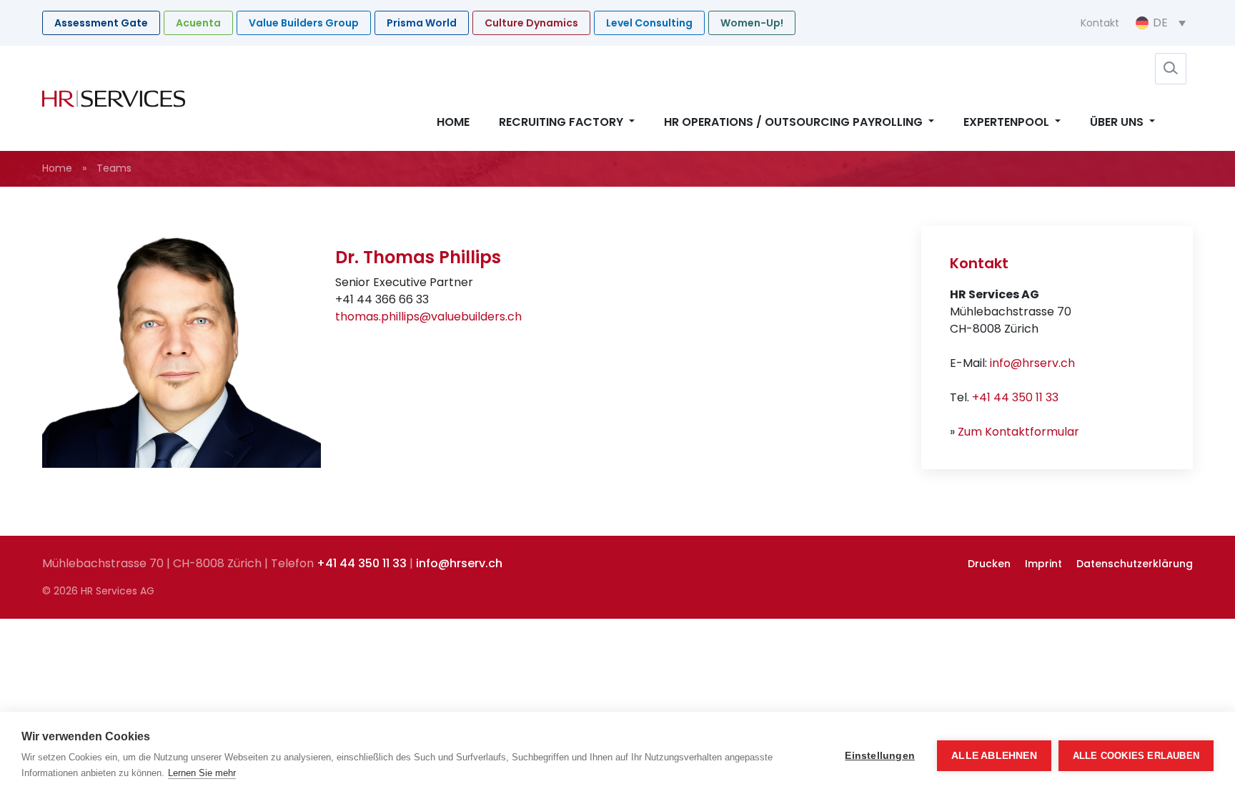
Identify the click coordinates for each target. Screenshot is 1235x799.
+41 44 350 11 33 (1015, 397)
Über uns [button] (1118, 122)
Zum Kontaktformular (1018, 431)
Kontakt (1100, 23)
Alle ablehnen (994, 755)
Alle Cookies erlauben (1136, 755)
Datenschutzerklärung (1134, 564)
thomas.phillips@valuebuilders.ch (428, 316)
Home (453, 122)
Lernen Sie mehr (202, 773)
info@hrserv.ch (1032, 363)
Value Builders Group (304, 23)
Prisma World (422, 23)
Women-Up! (751, 23)
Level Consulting (649, 23)
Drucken (989, 564)
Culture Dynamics (531, 23)
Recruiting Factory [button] (562, 122)
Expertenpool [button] (1007, 122)
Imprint (1043, 564)
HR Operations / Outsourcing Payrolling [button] (795, 122)
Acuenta (198, 23)
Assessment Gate (101, 23)
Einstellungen (880, 755)
